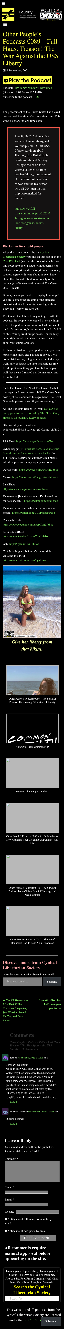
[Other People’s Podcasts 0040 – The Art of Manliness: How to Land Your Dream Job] (32, 909)
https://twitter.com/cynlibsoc (41, 501)
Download (46, 88)
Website (9, 1211)
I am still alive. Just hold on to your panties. (50, 1004)
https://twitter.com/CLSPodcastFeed (33, 512)
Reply (13, 1102)
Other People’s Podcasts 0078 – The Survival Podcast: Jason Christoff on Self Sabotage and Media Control (32, 891)
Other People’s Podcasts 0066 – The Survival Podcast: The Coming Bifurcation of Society (32, 700)
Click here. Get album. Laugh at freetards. (34, 1280)
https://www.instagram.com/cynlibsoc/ (26, 489)
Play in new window (26, 88)
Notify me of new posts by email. (27, 1231)
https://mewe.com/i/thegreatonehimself (35, 477)
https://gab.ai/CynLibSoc (24, 544)
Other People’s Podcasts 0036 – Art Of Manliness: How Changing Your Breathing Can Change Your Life (32, 839)
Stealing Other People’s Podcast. (32, 791)
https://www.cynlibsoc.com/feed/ (35, 441)
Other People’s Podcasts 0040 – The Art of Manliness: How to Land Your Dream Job (32, 941)
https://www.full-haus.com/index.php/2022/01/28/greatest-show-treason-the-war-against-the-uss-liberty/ (32, 218)
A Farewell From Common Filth (32, 746)
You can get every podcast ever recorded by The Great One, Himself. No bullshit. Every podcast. (31, 413)
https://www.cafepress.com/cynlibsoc (25, 560)
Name (9, 1187)
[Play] (27, 83)
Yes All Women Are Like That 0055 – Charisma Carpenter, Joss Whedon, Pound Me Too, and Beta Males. (15, 1010)
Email (9, 1199)
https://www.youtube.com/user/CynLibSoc (28, 524)
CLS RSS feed (11, 261)
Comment (12, 1159)
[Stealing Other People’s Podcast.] (32, 761)
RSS (36, 97)
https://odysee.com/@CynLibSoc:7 (40, 469)
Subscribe (52, 981)
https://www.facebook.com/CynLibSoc (26, 536)
